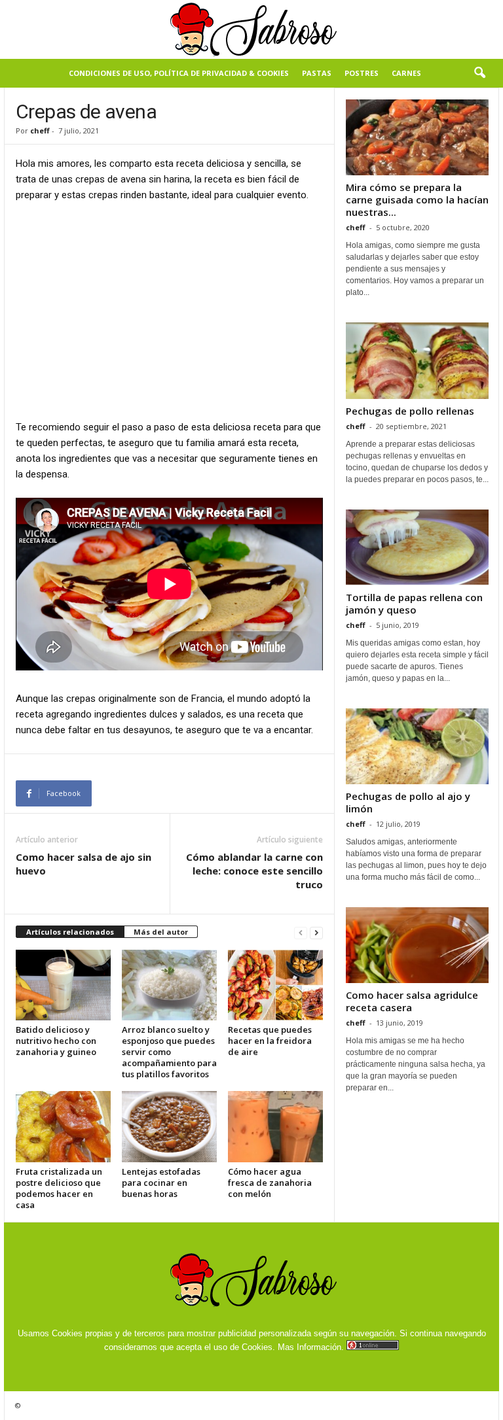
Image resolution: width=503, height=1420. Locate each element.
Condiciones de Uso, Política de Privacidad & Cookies (179, 73)
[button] (479, 73)
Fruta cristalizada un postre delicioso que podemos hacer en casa (59, 1188)
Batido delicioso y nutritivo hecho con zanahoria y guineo (56, 1041)
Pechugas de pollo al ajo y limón (408, 802)
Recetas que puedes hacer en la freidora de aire (270, 1041)
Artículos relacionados (70, 932)
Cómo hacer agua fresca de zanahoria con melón (270, 1183)
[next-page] (316, 932)
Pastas (316, 73)
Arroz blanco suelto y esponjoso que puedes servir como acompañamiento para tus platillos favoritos (169, 1052)
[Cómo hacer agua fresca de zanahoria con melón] (275, 1126)
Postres (362, 73)
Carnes (406, 73)
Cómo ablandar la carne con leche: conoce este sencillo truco (254, 870)
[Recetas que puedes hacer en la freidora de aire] (275, 985)
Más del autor (161, 932)
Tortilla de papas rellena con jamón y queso (414, 603)
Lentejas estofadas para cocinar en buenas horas (161, 1183)
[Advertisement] (170, 310)
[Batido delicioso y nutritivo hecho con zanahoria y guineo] (63, 985)
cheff (40, 130)
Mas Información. (311, 1347)
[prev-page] (300, 932)
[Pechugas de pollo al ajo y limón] (417, 746)
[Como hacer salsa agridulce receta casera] (417, 945)
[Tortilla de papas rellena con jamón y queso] (417, 547)
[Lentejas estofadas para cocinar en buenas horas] (169, 1126)
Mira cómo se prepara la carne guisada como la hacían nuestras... (417, 199)
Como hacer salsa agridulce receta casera (412, 1001)
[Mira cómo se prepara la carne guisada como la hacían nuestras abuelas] (417, 137)
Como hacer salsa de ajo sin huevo (83, 863)
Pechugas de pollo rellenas (410, 410)
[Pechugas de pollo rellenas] (417, 360)
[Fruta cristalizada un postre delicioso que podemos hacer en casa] (63, 1126)
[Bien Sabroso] (251, 29)
